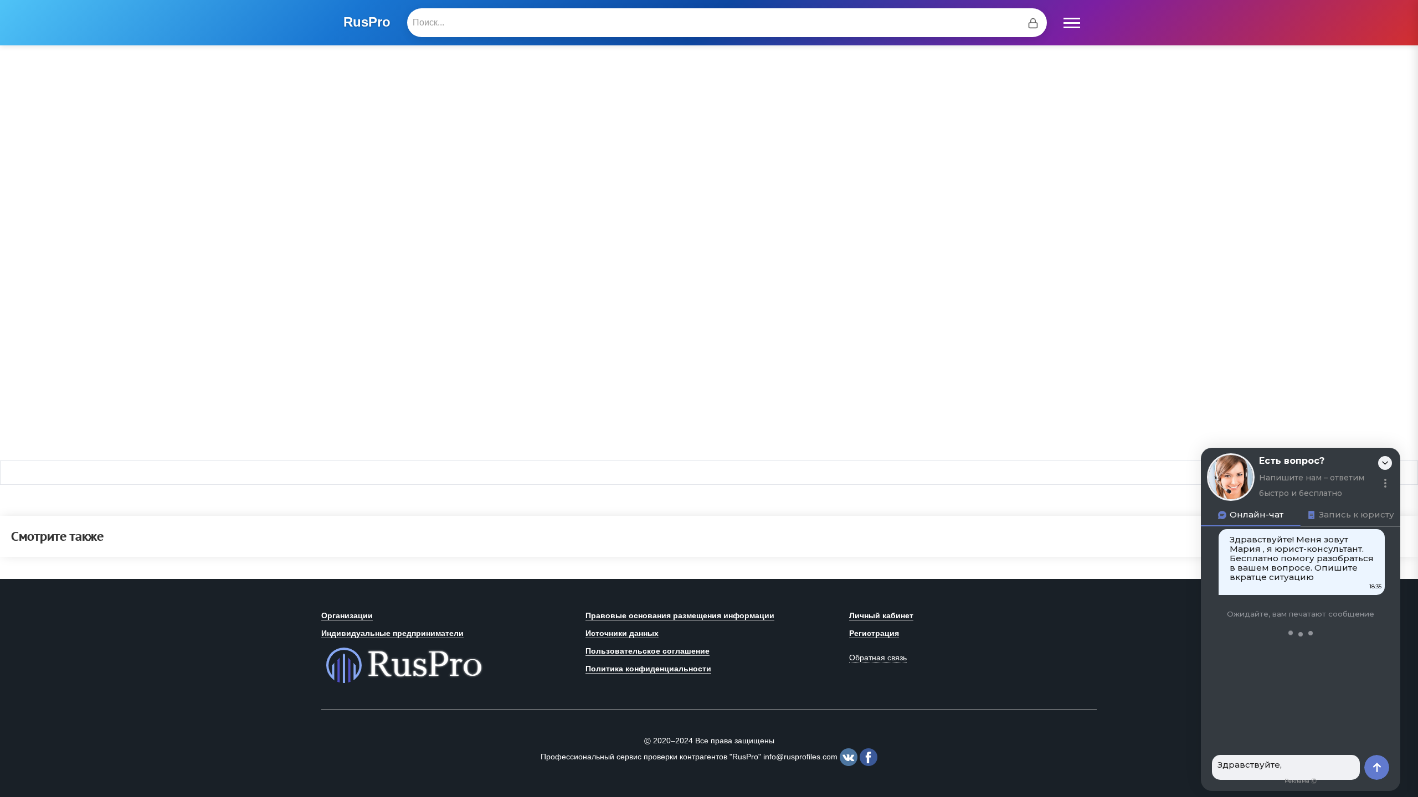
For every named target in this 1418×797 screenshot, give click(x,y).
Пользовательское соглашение (647, 650)
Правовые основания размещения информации (679, 615)
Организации (347, 615)
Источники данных (622, 633)
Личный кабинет (881, 615)
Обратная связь (878, 657)
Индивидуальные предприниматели (392, 633)
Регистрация (874, 633)
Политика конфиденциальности (648, 668)
